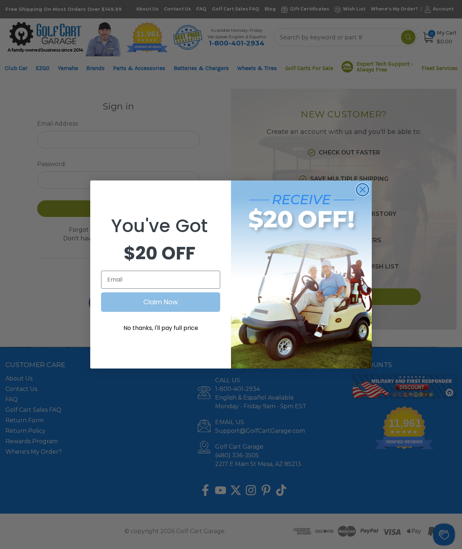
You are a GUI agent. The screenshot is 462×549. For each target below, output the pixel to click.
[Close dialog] (362, 189)
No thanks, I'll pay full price (160, 328)
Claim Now (160, 301)
